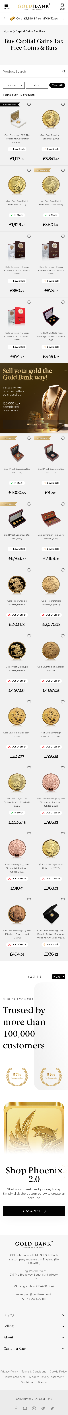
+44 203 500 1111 (35, 1298)
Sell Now (34, 424)
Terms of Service (15, 1377)
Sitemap (43, 1382)
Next (56, 976)
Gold (19, 18)
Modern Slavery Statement (46, 1377)
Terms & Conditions (34, 1371)
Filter (36, 85)
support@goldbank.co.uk (35, 1294)
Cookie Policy (58, 1371)
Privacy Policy (9, 1371)
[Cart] (62, 5)
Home (8, 31)
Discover (31, 1211)
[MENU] (5, 5)
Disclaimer (27, 1382)
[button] (29, 104)
